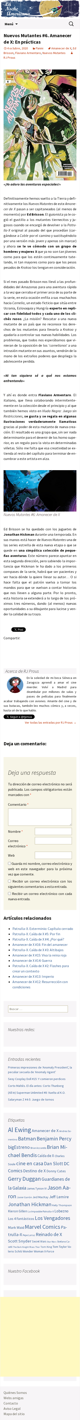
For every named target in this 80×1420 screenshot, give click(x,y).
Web (11, 855)
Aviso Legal (12, 1408)
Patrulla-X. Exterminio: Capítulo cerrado (42, 928)
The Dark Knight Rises (24, 1247)
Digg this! (17, 653)
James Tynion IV (37, 1188)
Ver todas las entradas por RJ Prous (50, 722)
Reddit (69, 645)
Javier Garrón (24, 1197)
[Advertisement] (40, 1337)
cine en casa (29, 1163)
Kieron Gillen (17, 1211)
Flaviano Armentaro (28, 53)
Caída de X (46, 1155)
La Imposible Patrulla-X (41, 1211)
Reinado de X (49, 1234)
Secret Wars (39, 1241)
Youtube (29, 1038)
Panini (39, 48)
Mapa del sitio (14, 1414)
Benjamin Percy (54, 1138)
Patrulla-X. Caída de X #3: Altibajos (38, 950)
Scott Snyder (19, 1241)
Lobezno (61, 1211)
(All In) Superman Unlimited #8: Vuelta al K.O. (36, 1093)
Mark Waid (16, 1227)
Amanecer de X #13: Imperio (33, 976)
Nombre (15, 831)
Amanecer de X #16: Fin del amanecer (40, 944)
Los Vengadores (52, 1218)
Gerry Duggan (24, 1178)
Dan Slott (53, 1164)
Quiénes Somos (15, 1392)
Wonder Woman (33, 1251)
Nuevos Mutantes (54, 53)
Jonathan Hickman (30, 1204)
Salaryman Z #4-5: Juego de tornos (31, 1099)
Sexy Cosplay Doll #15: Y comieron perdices (37, 1079)
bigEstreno (19, 1147)
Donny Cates (56, 1171)
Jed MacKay (40, 1197)
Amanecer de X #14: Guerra (32, 960)
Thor (37, 1247)
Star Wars (51, 1241)
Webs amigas (14, 1398)
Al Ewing (19, 1130)
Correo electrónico (18, 843)
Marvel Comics (42, 1226)
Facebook (8, 645)
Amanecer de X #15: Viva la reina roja (39, 955)
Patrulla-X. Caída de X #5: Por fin (36, 934)
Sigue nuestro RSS (54, 1038)
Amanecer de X (61, 48)
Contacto (11, 1403)
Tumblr (43, 645)
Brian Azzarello (38, 1148)
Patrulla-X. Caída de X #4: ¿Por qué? (38, 939)
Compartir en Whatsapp (34, 653)
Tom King (46, 1246)
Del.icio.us (26, 653)
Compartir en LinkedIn (60, 645)
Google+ (26, 645)
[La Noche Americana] (40, 9)
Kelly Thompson (62, 1205)
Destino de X (34, 1170)
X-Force (49, 1251)
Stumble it (8, 653)
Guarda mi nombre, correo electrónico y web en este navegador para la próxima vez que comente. (40, 868)
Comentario (18, 804)
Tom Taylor (60, 1247)
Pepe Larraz (29, 1235)
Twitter (17, 645)
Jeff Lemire (59, 1196)
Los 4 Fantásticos (21, 1218)
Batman (27, 1138)
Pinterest (34, 645)
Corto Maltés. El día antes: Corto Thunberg (36, 1086)
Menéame (52, 645)
